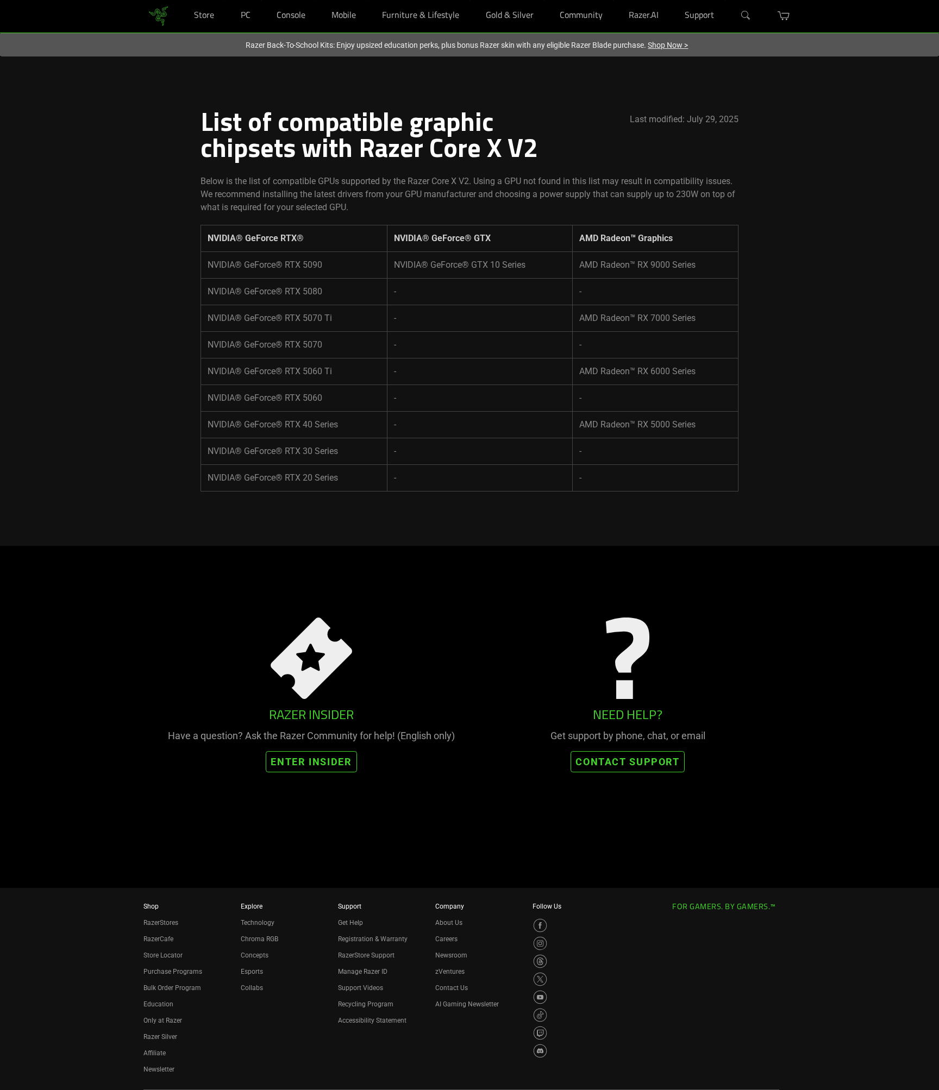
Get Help (350, 923)
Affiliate (154, 1053)
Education (158, 1004)
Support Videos (360, 988)
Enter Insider (311, 761)
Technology (257, 923)
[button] (784, 15)
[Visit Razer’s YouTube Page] (540, 997)
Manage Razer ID (362, 971)
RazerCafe (158, 939)
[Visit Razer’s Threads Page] (540, 961)
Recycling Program (365, 1004)
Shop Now (668, 45)
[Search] (746, 15)
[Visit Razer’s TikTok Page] (540, 1015)
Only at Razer (162, 1020)
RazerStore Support (366, 955)
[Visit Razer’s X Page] (540, 979)
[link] (158, 15)
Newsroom (451, 955)
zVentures (450, 971)
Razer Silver (160, 1037)
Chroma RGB (259, 939)
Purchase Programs (172, 971)
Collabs (252, 988)
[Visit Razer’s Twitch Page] (540, 1033)
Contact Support (627, 761)
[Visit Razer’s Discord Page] (540, 1051)
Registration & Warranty (373, 939)
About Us (448, 923)
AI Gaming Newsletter (467, 1004)
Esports (252, 971)
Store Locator (163, 955)
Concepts (254, 955)
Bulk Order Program (172, 988)
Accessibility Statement (372, 1020)
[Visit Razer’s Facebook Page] (540, 925)
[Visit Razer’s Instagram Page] (540, 943)
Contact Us (451, 988)
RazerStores (160, 923)
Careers (446, 939)
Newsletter (158, 1069)
